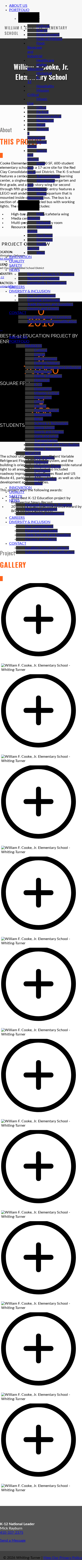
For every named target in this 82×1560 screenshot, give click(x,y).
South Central (45, 479)
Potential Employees (43, 300)
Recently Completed (43, 278)
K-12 (38, 384)
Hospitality (45, 86)
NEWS (14, 270)
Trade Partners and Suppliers (50, 304)
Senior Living (44, 427)
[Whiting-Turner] (1, 329)
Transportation (48, 176)
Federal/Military (49, 39)
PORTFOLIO (19, 10)
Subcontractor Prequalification (52, 321)
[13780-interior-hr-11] (41, 1208)
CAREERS (17, 287)
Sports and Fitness (49, 432)
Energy (41, 30)
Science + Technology (51, 423)
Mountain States (47, 466)
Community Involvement (47, 283)
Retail (40, 125)
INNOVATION (20, 257)
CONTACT (17, 313)
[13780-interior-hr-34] (41, 661)
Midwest (43, 222)
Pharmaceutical (48, 116)
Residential (45, 120)
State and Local (46, 436)
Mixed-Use (43, 397)
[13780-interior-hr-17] (41, 1026)
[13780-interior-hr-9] (41, 1299)
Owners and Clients (43, 308)
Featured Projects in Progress (50, 274)
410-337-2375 (11, 1532)
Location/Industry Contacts (49, 317)
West (40, 252)
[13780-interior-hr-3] (41, 1390)
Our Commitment (41, 295)
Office (41, 107)
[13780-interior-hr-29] (41, 843)
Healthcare (45, 60)
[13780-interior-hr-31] (41, 752)
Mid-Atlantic (44, 457)
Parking (42, 112)
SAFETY (15, 265)
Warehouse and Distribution (56, 444)
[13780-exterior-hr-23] (41, 1481)
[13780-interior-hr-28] (41, 934)
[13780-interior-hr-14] (41, 1117)
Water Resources (47, 449)
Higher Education (48, 376)
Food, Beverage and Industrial (57, 367)
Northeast (44, 235)
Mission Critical (46, 393)
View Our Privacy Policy (62, 1558)
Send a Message (13, 1540)
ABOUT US (18, 5)
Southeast (44, 240)
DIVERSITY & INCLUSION (29, 291)
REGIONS (33, 453)
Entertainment (47, 34)
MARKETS (33, 346)
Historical (44, 73)
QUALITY (16, 261)
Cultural (42, 26)
